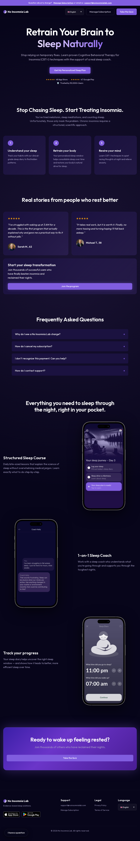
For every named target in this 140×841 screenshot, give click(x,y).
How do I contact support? (70, 370)
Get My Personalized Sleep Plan (70, 70)
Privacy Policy (100, 805)
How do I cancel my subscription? (70, 346)
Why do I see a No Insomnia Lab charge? (70, 334)
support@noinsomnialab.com (98, 3)
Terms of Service (102, 810)
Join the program (70, 286)
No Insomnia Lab (18, 11)
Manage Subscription (63, 3)
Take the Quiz (126, 11)
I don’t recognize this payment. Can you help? (70, 358)
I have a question (16, 832)
